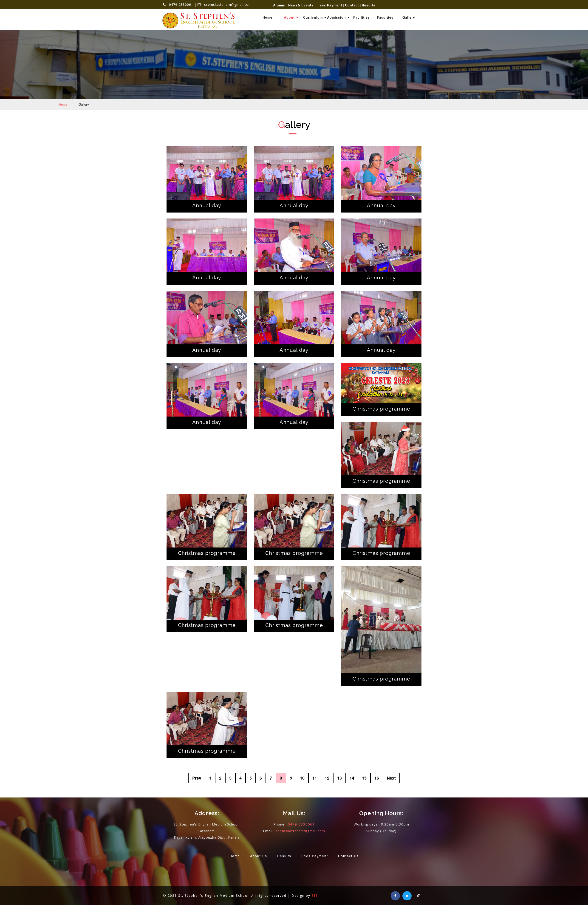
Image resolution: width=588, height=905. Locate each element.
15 (364, 778)
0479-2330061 (301, 824)
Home (267, 17)
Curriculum (313, 17)
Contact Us (348, 856)
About (290, 17)
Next (391, 778)
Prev (196, 778)
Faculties (385, 17)
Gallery (408, 17)
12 (327, 778)
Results (284, 856)
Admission (337, 17)
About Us (258, 856)
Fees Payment (314, 856)
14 (352, 778)
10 (302, 778)
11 (314, 778)
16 (376, 778)
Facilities (361, 17)
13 (339, 778)
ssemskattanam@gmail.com (300, 830)
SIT (315, 895)
